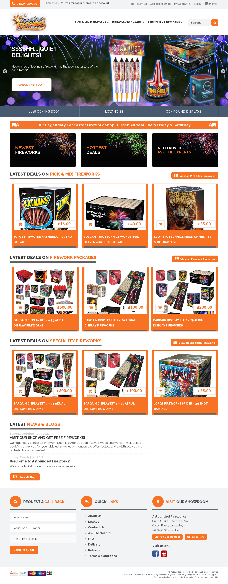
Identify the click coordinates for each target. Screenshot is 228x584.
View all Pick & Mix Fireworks (197, 176)
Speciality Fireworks (164, 22)
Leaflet (93, 521)
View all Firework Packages (197, 259)
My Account (182, 4)
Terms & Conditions (102, 556)
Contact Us (139, 4)
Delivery (94, 544)
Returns (94, 550)
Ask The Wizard (160, 4)
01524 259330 (26, 4)
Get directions (195, 537)
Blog (197, 4)
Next (223, 71)
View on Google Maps (167, 537)
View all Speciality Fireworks (196, 342)
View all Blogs (27, 477)
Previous (5, 71)
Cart (212, 4)
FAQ (91, 539)
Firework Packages (127, 22)
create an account (97, 3)
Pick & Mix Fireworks (90, 22)
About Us (95, 516)
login (78, 3)
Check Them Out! (31, 84)
